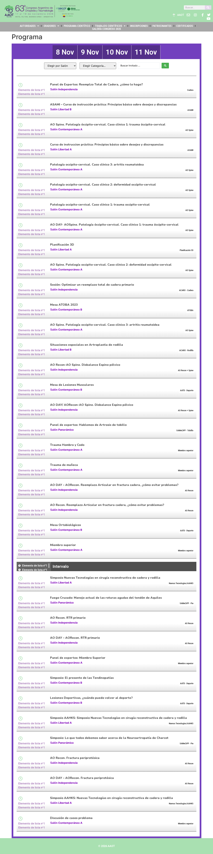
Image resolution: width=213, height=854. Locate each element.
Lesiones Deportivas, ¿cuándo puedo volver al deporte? (91, 698)
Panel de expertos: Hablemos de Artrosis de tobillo (88, 425)
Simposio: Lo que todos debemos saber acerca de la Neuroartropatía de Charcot (109, 738)
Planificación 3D (62, 245)
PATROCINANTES (162, 26)
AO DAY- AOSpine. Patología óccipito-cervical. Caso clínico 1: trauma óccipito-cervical (114, 225)
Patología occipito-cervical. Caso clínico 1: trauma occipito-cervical (100, 205)
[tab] (65, 52)
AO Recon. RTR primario (68, 618)
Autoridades (28, 26)
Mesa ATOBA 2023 (64, 305)
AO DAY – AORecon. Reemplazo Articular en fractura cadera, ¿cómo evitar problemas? (114, 485)
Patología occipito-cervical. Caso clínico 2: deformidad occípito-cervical (103, 185)
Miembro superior (63, 545)
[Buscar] (208, 7)
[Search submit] (165, 65)
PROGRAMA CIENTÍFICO (77, 26)
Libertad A (65, 149)
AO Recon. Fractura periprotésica (75, 758)
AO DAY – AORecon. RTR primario (75, 638)
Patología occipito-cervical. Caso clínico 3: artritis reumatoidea (97, 165)
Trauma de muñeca (64, 465)
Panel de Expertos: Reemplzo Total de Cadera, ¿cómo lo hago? (96, 84)
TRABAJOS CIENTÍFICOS (108, 26)
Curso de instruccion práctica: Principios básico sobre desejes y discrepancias (106, 145)
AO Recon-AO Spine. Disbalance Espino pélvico (85, 365)
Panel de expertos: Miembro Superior (77, 658)
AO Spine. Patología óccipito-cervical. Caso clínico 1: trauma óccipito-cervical (107, 124)
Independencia (68, 89)
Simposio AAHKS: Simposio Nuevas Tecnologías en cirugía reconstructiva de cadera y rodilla (118, 718)
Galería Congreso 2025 (106, 29)
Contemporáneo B (70, 309)
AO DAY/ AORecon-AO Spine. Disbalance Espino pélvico (91, 405)
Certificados (184, 26)
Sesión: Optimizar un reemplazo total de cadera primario (92, 285)
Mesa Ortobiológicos (65, 525)
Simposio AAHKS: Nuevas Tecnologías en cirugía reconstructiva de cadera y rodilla (111, 798)
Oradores (50, 26)
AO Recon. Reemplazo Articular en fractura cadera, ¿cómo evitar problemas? (107, 505)
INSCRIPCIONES (139, 26)
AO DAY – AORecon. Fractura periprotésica (82, 778)
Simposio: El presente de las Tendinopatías (82, 678)
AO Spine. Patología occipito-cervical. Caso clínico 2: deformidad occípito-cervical (111, 265)
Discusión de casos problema (71, 818)
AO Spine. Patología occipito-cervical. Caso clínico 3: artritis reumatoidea (104, 325)
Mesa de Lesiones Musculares (72, 385)
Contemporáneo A (70, 129)
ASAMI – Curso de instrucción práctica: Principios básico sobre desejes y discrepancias (113, 104)
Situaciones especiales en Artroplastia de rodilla (86, 345)
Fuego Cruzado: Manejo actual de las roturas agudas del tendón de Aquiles (106, 598)
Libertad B (65, 109)
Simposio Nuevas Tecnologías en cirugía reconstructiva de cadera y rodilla (105, 578)
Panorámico (66, 429)
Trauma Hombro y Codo (67, 445)
